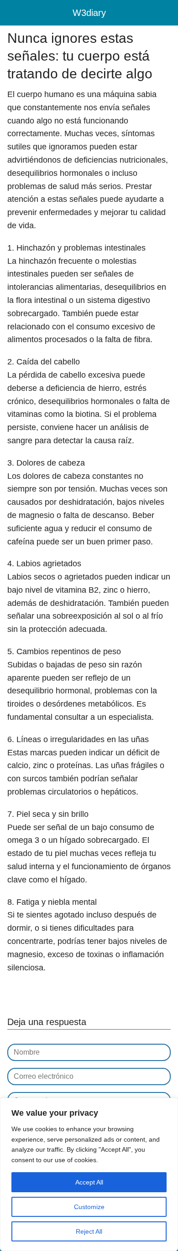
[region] (89, 1174)
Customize (89, 1206)
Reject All (89, 1231)
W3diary (89, 13)
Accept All (89, 1182)
